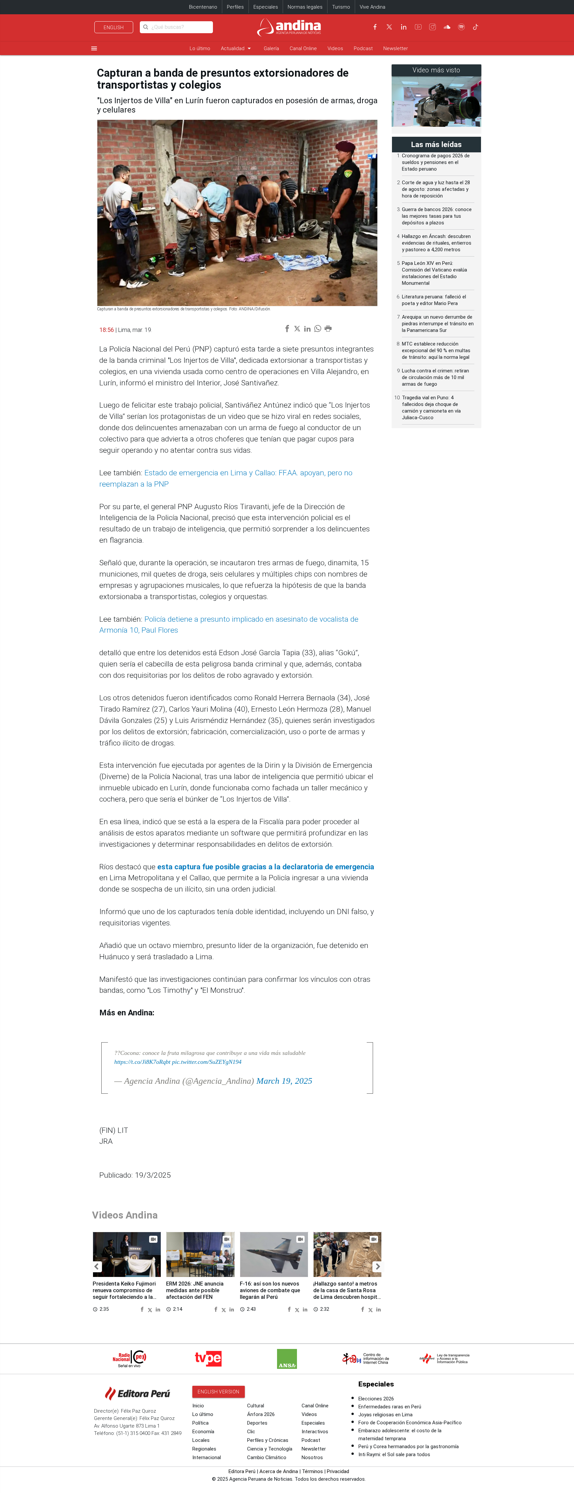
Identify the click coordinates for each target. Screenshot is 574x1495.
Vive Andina (372, 7)
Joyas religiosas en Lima (385, 1415)
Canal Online (303, 48)
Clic (251, 1432)
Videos (335, 48)
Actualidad (237, 48)
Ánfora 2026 (261, 1414)
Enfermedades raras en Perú (389, 1407)
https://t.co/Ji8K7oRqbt (142, 1062)
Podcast (363, 48)
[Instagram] (432, 27)
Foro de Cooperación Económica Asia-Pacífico (410, 1423)
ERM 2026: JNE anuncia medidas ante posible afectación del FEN (195, 1290)
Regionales (204, 1449)
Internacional (206, 1457)
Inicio (198, 1406)
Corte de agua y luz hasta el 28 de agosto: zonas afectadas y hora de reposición (436, 189)
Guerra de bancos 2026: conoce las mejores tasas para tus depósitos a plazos (437, 216)
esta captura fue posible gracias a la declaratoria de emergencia (265, 866)
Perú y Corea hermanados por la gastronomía (408, 1447)
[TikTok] (475, 27)
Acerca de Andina (278, 1471)
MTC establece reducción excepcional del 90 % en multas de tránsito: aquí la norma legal (436, 350)
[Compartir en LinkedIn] (158, 1308)
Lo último (200, 48)
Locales (201, 1440)
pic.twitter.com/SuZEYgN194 (206, 1062)
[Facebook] (375, 27)
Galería (271, 48)
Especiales (265, 7)
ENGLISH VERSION (218, 1391)
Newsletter (395, 48)
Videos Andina (125, 1215)
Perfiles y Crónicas (267, 1440)
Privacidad (338, 1471)
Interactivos (315, 1432)
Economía (203, 1432)
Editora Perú (242, 1471)
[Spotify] (461, 27)
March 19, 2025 (284, 1081)
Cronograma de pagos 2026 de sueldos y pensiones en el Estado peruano (436, 162)
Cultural (255, 1406)
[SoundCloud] (447, 27)
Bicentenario (203, 7)
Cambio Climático (266, 1457)
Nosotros (312, 1457)
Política (200, 1423)
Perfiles (235, 7)
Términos (312, 1471)
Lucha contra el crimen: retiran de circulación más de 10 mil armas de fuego (435, 377)
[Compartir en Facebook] (143, 1308)
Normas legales (305, 7)
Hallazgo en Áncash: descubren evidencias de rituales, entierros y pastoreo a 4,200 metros (436, 243)
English (114, 27)
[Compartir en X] (151, 1308)
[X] (389, 27)
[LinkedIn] (403, 27)
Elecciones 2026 (376, 1399)
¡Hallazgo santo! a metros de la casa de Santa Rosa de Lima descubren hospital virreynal (347, 1293)
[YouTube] (418, 27)
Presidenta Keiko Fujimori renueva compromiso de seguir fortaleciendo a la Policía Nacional (124, 1293)
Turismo (341, 7)
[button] (96, 1266)
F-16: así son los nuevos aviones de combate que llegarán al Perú (270, 1290)
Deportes (257, 1423)
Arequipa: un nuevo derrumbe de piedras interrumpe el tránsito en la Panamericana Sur (438, 323)
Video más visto (436, 70)
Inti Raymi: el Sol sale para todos (394, 1454)
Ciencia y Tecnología (269, 1449)
